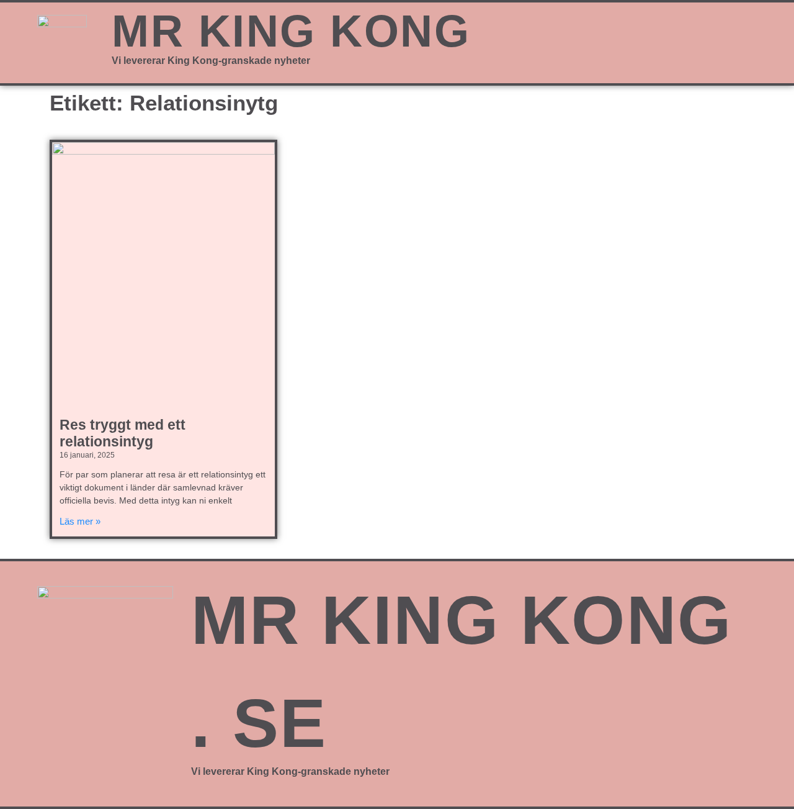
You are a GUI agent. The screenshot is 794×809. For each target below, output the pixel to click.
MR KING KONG (291, 31)
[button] (642, 36)
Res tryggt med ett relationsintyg (122, 433)
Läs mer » (80, 521)
